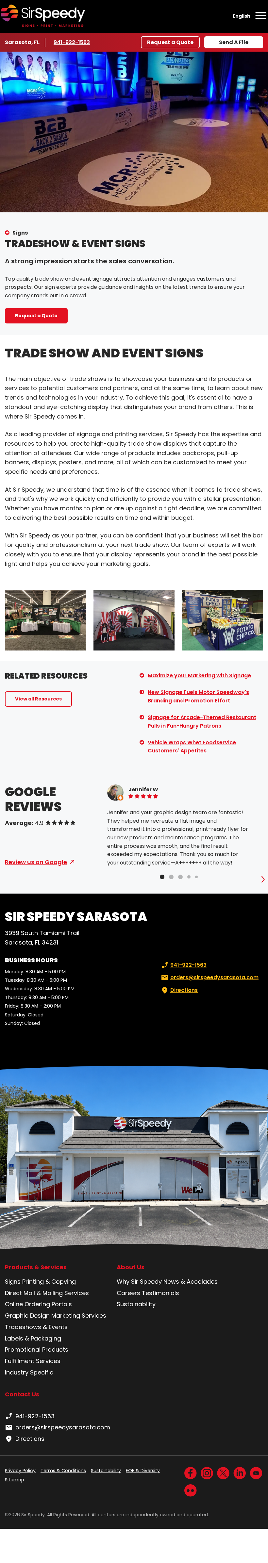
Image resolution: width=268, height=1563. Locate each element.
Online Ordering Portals (38, 1304)
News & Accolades (190, 1281)
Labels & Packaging (33, 1338)
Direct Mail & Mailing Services (47, 1293)
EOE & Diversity (143, 1470)
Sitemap (14, 1479)
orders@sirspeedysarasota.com (214, 977)
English (241, 16)
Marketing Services (78, 1315)
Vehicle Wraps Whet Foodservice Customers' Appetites (192, 747)
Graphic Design (27, 1315)
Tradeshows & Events (36, 1327)
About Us (130, 1267)
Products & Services (36, 1267)
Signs (20, 233)
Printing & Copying (49, 1281)
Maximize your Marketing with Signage (199, 675)
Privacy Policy (20, 1470)
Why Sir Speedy (139, 1281)
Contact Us (22, 1394)
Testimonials (160, 1293)
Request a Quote (170, 42)
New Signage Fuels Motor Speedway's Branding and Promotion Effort (198, 696)
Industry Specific (29, 1372)
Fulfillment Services (32, 1361)
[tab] (162, 877)
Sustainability (136, 1304)
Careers (128, 1293)
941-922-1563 (73, 42)
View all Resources (38, 699)
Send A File (233, 42)
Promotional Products (36, 1349)
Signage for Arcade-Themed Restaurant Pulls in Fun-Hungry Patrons (202, 722)
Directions (184, 990)
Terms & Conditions (63, 1470)
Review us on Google (36, 862)
